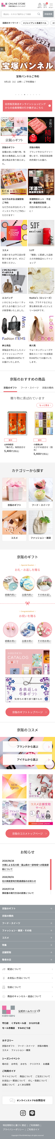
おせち (23, 1063)
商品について (26, 1076)
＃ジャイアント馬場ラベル (34, 23)
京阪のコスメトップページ (27, 833)
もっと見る (44, 405)
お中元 (14, 1063)
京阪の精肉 (7, 915)
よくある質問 (24, 1084)
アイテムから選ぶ (27, 759)
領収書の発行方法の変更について (18, 892)
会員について (8, 1084)
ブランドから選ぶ (27, 746)
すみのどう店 (24, 1027)
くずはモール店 (18, 1023)
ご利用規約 (34, 1125)
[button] (2, 49)
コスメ (5, 1050)
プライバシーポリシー (13, 1129)
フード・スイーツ (26, 1045)
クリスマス (35, 1063)
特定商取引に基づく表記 (14, 1125)
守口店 (5, 1023)
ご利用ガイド (9, 1071)
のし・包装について (37, 1080)
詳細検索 (48, 14)
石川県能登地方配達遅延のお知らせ (19, 881)
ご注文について (42, 1076)
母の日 (5, 1063)
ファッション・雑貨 (20, 1050)
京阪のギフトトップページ (27, 712)
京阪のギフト (8, 1045)
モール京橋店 (8, 1027)
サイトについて (9, 1076)
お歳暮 (46, 1063)
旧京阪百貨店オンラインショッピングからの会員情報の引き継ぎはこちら (25, 105)
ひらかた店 (34, 1023)
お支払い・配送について (13, 1080)
